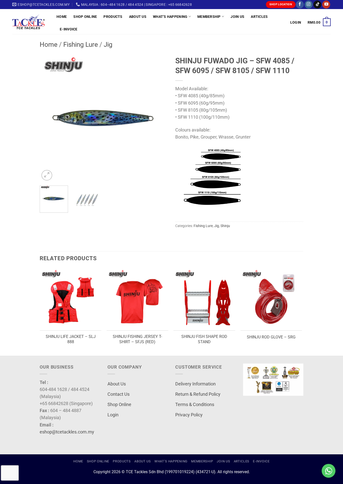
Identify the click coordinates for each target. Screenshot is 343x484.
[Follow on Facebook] (300, 5)
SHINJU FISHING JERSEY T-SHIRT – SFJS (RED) (137, 339)
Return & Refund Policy (197, 394)
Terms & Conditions (194, 404)
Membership (209, 17)
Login (113, 414)
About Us (137, 17)
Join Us (237, 17)
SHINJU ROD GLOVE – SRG (271, 337)
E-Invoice (69, 29)
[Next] (158, 117)
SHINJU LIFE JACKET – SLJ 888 (71, 339)
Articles (259, 17)
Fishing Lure (80, 44)
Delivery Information (195, 383)
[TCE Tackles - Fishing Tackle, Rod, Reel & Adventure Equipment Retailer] (30, 21)
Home (61, 17)
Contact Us (118, 394)
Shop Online (85, 17)
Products (112, 17)
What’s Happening (170, 17)
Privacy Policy (189, 414)
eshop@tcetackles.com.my (67, 431)
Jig (108, 44)
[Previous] (48, 117)
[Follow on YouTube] (326, 5)
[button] (295, 22)
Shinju (225, 226)
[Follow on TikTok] (317, 5)
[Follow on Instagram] (309, 5)
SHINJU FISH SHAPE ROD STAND (204, 339)
